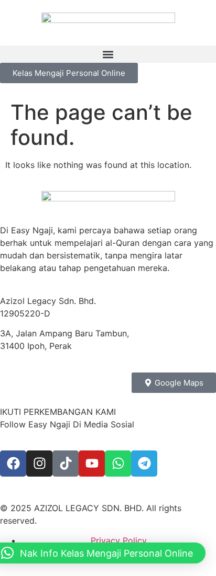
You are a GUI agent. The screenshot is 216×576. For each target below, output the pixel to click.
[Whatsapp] (118, 463)
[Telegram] (144, 463)
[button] (108, 54)
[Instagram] (39, 463)
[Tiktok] (65, 463)
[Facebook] (13, 463)
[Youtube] (92, 463)
